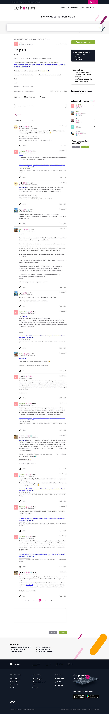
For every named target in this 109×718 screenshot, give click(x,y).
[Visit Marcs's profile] (16, 230)
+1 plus (31, 209)
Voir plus (93, 101)
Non (76, 147)
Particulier (14, 2)
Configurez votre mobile (83, 79)
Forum (63, 8)
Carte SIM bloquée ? (44, 647)
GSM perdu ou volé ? (44, 649)
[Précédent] (25, 600)
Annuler (53, 632)
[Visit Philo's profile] (72, 120)
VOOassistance (73, 8)
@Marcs (24, 316)
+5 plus (31, 126)
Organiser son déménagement (20, 647)
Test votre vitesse (16, 651)
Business (22, 2)
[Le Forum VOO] (24, 7)
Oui (85, 147)
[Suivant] (55, 600)
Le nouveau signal (81, 81)
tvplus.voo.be (46, 70)
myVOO (94, 2)
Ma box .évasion (37, 39)
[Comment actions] (66, 126)
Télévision (27, 39)
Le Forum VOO (18, 39)
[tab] (18, 115)
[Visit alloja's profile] (16, 127)
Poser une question (83, 42)
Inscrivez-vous (80, 55)
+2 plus (84, 133)
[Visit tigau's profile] (16, 210)
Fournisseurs (96, 709)
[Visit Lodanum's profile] (16, 437)
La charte (78, 59)
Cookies (89, 709)
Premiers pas (79, 57)
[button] (51, 91)
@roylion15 (22, 187)
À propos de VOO (65, 709)
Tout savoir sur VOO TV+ (83, 72)
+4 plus (34, 436)
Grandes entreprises (33, 2)
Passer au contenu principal (9, 5)
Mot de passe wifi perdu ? (46, 651)
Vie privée (84, 709)
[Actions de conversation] (66, 44)
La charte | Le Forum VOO (25, 165)
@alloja (21, 155)
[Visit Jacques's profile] (72, 133)
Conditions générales (75, 709)
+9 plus (34, 151)
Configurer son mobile (18, 649)
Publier (63, 632)
